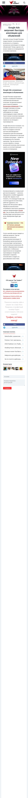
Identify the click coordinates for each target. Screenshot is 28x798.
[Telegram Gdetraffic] (16, 285)
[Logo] (14, 2)
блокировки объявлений (11, 106)
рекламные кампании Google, (16, 83)
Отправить (7, 388)
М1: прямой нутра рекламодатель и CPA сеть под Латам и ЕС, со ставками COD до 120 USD (13, 292)
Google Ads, (6, 84)
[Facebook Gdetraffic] (12, 285)
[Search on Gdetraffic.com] (24, 3)
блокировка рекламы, (9, 81)
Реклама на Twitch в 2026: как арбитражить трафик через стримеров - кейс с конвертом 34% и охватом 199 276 (14, 297)
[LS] (14, 57)
